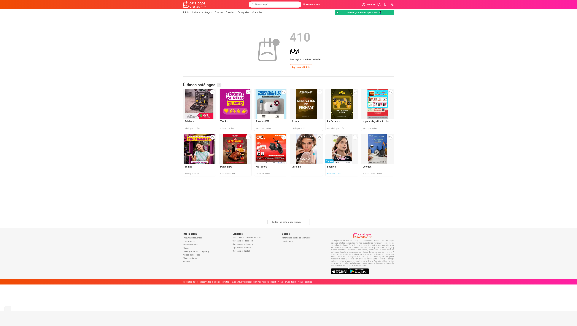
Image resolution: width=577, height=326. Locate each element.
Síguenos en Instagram (242, 244)
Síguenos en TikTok (241, 251)
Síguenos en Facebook (242, 241)
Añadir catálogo (190, 258)
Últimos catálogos (202, 12)
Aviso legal (247, 282)
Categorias (243, 12)
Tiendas (230, 12)
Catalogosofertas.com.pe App (196, 251)
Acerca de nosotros (191, 255)
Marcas (186, 248)
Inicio (186, 12)
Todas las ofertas (191, 244)
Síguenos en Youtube (241, 247)
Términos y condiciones (263, 282)
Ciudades (257, 12)
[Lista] (391, 4)
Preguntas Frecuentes (192, 238)
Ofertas (219, 12)
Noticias (186, 261)
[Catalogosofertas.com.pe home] (195, 4)
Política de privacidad (284, 282)
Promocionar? (189, 241)
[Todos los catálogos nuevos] (219, 85)
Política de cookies (303, 282)
